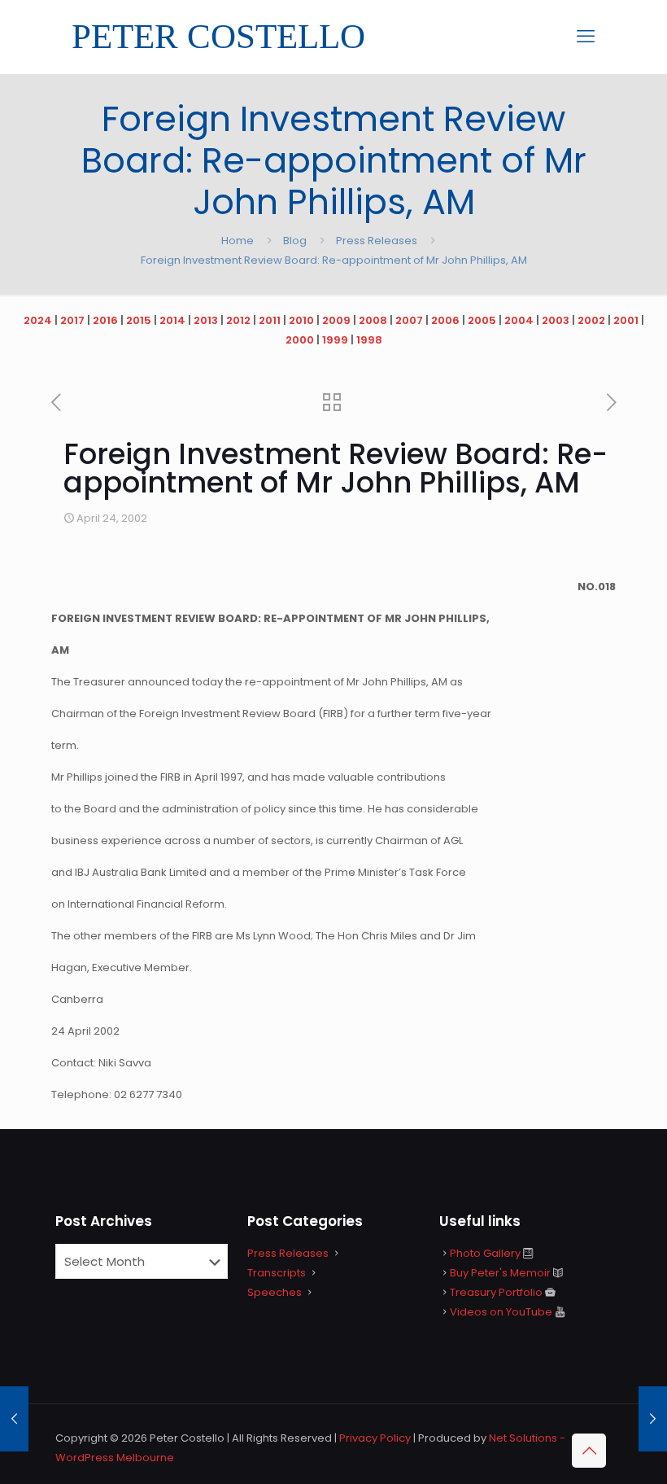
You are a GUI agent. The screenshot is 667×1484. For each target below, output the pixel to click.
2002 (591, 320)
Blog (295, 240)
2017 (72, 320)
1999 (335, 340)
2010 (301, 320)
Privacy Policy (375, 1438)
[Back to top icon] (589, 1451)
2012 (238, 320)
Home (237, 240)
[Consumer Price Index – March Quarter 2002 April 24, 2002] (14, 1418)
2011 (270, 320)
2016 (105, 320)
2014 (172, 320)
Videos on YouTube (501, 1312)
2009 (336, 320)
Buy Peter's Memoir (500, 1272)
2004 (519, 320)
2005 (482, 320)
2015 (138, 320)
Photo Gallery (485, 1253)
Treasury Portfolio (496, 1292)
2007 (409, 320)
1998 (369, 340)
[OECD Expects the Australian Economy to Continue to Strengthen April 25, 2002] (653, 1418)
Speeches (274, 1292)
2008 (373, 320)
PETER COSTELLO (218, 36)
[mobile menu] (585, 36)
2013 (206, 320)
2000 (300, 340)
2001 (626, 320)
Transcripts (276, 1272)
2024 (38, 320)
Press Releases (376, 240)
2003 (555, 320)
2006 (445, 320)
